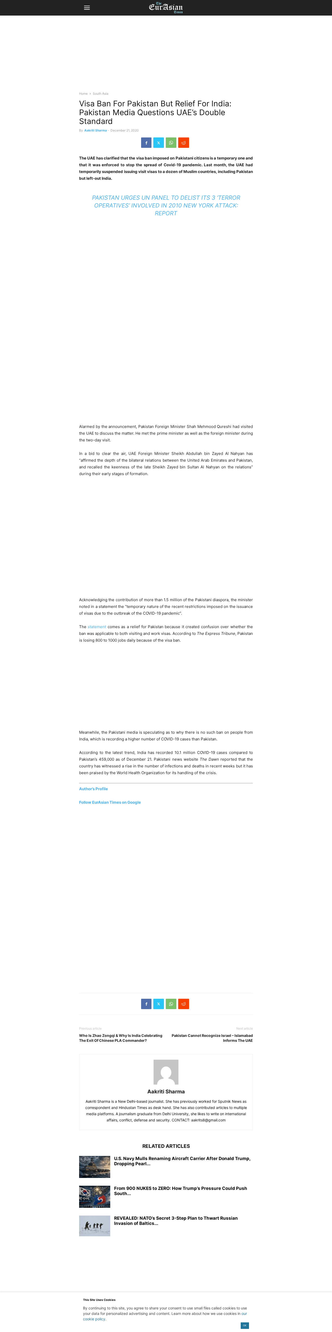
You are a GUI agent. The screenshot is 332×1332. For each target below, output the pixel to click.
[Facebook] (146, 142)
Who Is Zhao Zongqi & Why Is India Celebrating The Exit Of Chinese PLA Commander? (120, 1038)
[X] (158, 142)
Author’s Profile (93, 788)
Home (83, 93)
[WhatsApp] (171, 142)
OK (244, 1325)
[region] (166, 55)
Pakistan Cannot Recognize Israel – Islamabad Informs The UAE (212, 1038)
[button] (87, 8)
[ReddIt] (183, 142)
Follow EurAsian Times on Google (110, 802)
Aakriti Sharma (95, 130)
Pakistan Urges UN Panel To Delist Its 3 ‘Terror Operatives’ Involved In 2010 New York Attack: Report (166, 205)
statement (97, 626)
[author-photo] (166, 1084)
